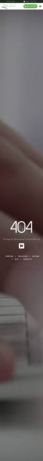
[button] (40, 6)
